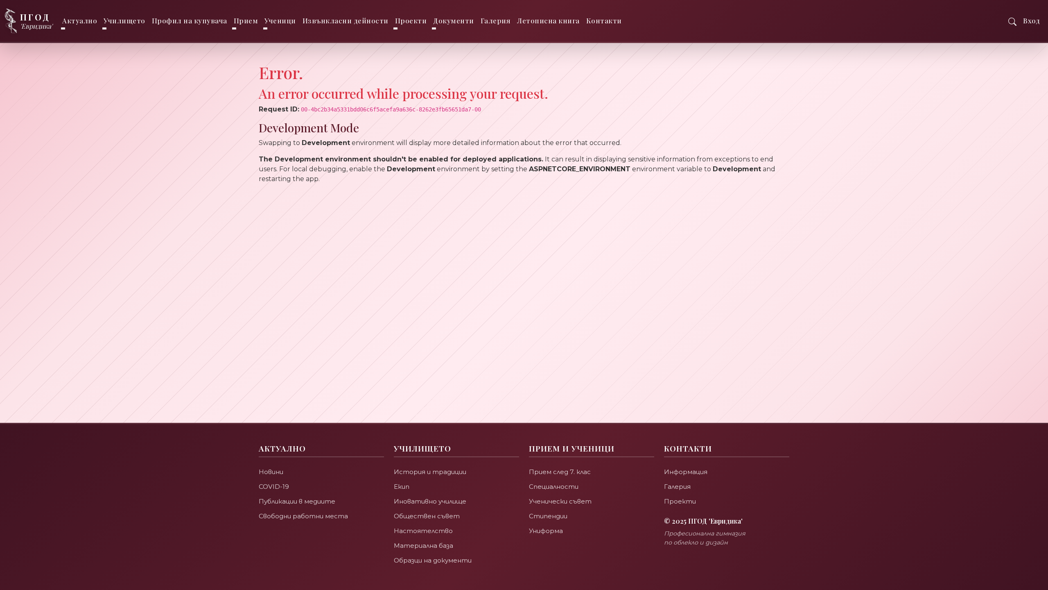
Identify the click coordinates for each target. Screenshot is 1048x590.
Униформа (546, 531)
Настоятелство (423, 531)
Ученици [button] (280, 20)
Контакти (604, 20)
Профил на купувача (189, 20)
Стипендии (548, 516)
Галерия (496, 20)
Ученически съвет (560, 501)
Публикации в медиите (297, 501)
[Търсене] (1012, 20)
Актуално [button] (79, 20)
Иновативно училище (430, 501)
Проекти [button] (411, 20)
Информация (685, 472)
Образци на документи (433, 560)
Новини (271, 472)
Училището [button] (124, 20)
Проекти (680, 501)
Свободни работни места (303, 516)
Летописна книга (548, 20)
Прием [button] (246, 20)
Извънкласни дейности (345, 20)
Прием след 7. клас (560, 472)
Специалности (553, 486)
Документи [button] (453, 20)
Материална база (423, 545)
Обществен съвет (427, 516)
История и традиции (430, 472)
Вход (1031, 20)
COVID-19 (274, 486)
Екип (401, 486)
